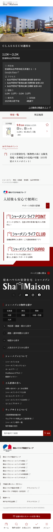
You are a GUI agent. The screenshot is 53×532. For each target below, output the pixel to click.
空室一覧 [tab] (14, 114)
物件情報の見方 (11, 426)
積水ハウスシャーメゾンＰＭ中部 (14, 467)
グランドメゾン (32, 488)
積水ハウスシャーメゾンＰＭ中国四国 (15, 474)
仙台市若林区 (34, 180)
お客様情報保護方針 (13, 414)
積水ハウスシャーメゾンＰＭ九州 (14, 477)
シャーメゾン (6, 180)
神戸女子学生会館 (9, 501)
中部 (9, 315)
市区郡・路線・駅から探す (19, 325)
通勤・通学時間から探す (18, 333)
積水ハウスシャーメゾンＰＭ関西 (14, 471)
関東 (37, 310)
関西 (23, 315)
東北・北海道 (17, 180)
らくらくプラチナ (12, 403)
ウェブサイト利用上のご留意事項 (18, 418)
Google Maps (11, 72)
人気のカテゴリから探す (18, 347)
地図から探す (13, 340)
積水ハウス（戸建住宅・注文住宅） (15, 491)
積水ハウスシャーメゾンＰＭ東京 (14, 464)
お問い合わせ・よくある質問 (16, 388)
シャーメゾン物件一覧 (14, 422)
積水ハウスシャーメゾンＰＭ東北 (14, 461)
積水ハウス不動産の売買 (11, 488)
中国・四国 (37, 315)
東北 (23, 310)
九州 (9, 319)
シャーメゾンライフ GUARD (16, 400)
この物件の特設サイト (38, 107)
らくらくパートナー (13, 396)
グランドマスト (32, 501)
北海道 (9, 310)
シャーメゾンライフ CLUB (15, 392)
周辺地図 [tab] (38, 114)
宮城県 (26, 180)
